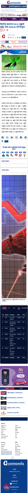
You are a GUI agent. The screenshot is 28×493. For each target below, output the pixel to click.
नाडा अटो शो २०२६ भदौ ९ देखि (12, 413)
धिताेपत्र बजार (3, 429)
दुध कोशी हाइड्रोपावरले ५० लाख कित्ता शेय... (15, 398)
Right (14, 308)
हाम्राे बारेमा (3, 445)
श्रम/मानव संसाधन (4, 436)
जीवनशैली (3, 434)
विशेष (16, 448)
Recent (21, 388)
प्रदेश (16, 434)
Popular (7, 388)
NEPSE (6, 141)
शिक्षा (2, 433)
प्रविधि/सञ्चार (3, 438)
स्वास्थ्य (16, 426)
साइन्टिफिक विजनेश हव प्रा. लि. (14, 471)
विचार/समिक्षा (17, 446)
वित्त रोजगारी (17, 451)
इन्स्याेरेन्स (3, 428)
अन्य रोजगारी (17, 455)
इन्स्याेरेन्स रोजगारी (18, 453)
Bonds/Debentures (24, 308)
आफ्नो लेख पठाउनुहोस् (6, 454)
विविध (16, 431)
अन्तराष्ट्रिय (17, 433)
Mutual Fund (19, 308)
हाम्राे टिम (2, 446)
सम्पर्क (2, 448)
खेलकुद (16, 429)
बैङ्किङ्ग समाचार (3, 426)
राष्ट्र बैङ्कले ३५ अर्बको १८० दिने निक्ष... (13, 408)
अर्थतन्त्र (2, 431)
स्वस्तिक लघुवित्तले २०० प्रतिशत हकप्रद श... (15, 393)
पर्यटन (16, 438)
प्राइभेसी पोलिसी (4, 450)
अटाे (16, 436)
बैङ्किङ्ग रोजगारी (17, 450)
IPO (4, 308)
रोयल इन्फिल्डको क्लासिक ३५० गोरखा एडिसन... (16, 403)
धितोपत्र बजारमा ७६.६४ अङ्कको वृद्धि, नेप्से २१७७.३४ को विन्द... (13, 300)
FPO (9, 308)
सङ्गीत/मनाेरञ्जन (18, 427)
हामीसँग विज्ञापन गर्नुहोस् (6, 452)
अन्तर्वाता (16, 445)
